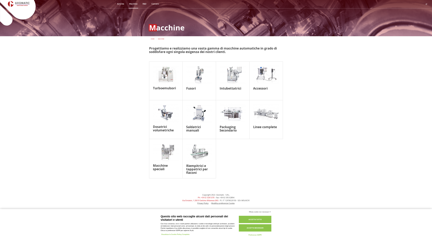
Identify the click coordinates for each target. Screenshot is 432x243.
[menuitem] (121, 4)
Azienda (120, 4)
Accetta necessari (255, 228)
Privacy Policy (203, 203)
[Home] (16, 4)
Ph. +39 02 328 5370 (206, 197)
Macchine (133, 4)
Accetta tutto (255, 219)
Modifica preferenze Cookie (223, 203)
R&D (144, 4)
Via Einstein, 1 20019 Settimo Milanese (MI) (200, 200)
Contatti (155, 4)
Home (152, 39)
